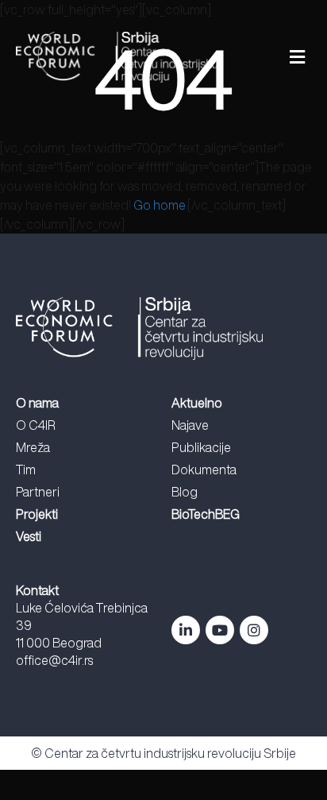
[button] (272, 57)
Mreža (33, 447)
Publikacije (201, 447)
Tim (26, 469)
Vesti (28, 536)
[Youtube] (220, 630)
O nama (37, 402)
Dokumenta (204, 469)
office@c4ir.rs (54, 660)
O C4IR (36, 425)
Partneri (38, 491)
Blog (184, 491)
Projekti (37, 514)
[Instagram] (254, 630)
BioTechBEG (205, 514)
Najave (190, 425)
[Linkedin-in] (185, 630)
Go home (159, 204)
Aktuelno (196, 402)
